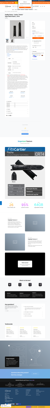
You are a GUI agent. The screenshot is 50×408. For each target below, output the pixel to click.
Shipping (27, 394)
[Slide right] (28, 37)
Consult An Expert (15, 0)
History (16, 392)
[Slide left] (26, 37)
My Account (35, 0)
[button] (44, 6)
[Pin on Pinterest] (9, 115)
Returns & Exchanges (28, 395)
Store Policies (27, 392)
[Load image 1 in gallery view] (7, 41)
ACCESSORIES (31, 9)
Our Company (17, 391)
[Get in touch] (42, 6)
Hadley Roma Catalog (15, 49)
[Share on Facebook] (6, 115)
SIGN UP (25, 7)
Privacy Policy (27, 393)
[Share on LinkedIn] (10, 115)
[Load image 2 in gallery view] (12, 41)
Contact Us (16, 394)
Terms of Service (28, 391)
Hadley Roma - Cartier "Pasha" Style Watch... (12, 11)
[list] (25, 205)
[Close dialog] (31, 0)
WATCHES (22, 9)
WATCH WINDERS (17, 9)
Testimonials (16, 393)
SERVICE (36, 9)
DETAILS (8, 53)
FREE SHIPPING (9, 54)
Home (6, 11)
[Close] (10, 405)
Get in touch (35, 373)
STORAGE (26, 9)
